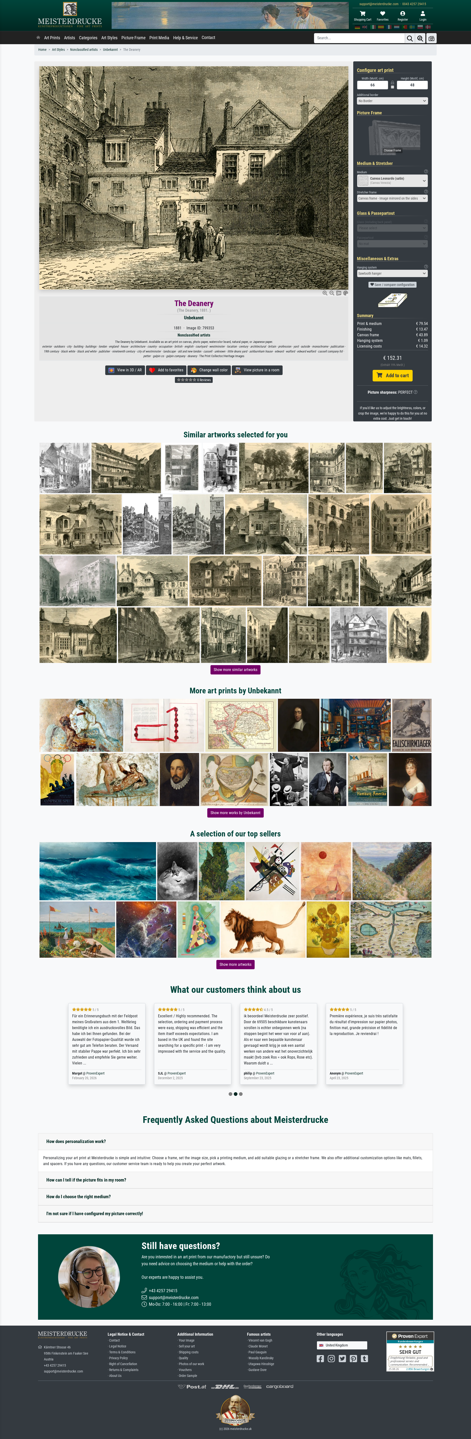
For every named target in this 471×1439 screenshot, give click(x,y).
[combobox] (392, 101)
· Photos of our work (190, 1364)
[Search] (410, 38)
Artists (69, 37)
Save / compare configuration (394, 285)
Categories (88, 37)
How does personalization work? (76, 1141)
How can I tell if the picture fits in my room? (86, 1180)
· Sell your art (186, 1346)
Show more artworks (235, 964)
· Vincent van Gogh (259, 1340)
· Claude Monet (257, 1346)
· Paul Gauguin (257, 1352)
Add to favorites (169, 370)
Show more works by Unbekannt (235, 812)
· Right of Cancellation (122, 1364)
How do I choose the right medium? (78, 1196)
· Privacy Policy (118, 1358)
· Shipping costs (187, 1352)
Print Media (159, 37)
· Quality (182, 1358)
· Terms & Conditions (121, 1352)
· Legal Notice (117, 1346)
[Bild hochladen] (431, 38)
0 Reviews (203, 380)
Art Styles (109, 37)
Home (42, 50)
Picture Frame (133, 37)
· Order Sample (187, 1376)
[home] (38, 37)
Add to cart (395, 375)
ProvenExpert (89, 1073)
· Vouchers (184, 1370)
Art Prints (52, 37)
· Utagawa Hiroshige (260, 1364)
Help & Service (185, 37)
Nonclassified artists (84, 50)
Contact (208, 37)
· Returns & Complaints (123, 1370)
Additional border (367, 95)
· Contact (114, 1340)
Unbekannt (110, 50)
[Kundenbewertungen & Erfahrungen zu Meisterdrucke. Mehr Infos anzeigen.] (410, 1351)
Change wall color (212, 370)
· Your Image (186, 1340)
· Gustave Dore (257, 1370)
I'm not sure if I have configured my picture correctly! (94, 1213)
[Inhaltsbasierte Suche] (420, 38)
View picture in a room (260, 370)
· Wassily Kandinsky (260, 1358)
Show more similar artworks (235, 669)
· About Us (114, 1376)
